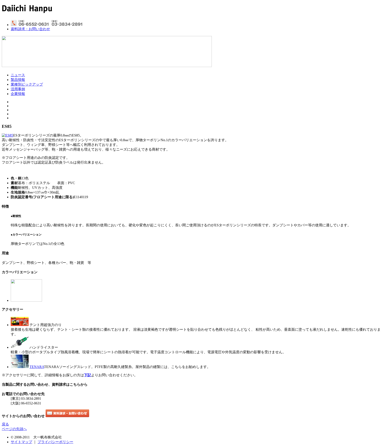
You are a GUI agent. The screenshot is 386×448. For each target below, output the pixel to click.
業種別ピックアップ (27, 84)
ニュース (18, 75)
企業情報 (18, 94)
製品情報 (18, 80)
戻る (5, 424)
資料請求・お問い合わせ (30, 29)
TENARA (36, 367)
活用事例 (18, 89)
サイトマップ (21, 442)
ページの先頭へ (14, 429)
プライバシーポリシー (55, 442)
